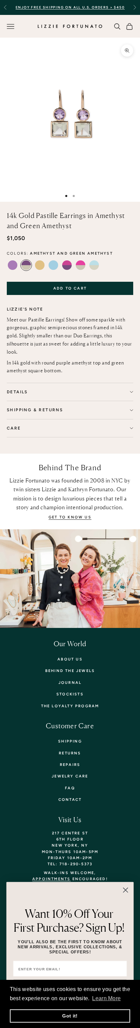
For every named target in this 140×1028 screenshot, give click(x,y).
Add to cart (70, 288)
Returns (70, 753)
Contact (70, 799)
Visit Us (70, 819)
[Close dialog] (125, 890)
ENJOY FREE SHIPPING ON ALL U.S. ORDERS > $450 (70, 7)
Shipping (70, 741)
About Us (70, 659)
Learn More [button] (106, 998)
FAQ (70, 788)
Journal (70, 682)
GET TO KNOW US (70, 517)
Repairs (70, 765)
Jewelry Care (70, 776)
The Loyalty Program (70, 706)
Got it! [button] (69, 1016)
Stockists (70, 694)
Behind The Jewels (70, 671)
